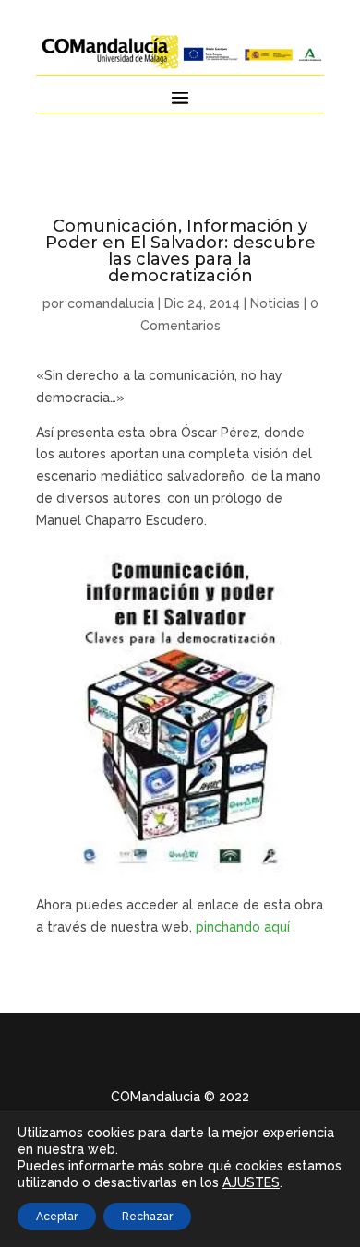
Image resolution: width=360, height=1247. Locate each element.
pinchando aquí (245, 927)
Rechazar (147, 1216)
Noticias (275, 303)
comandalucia (110, 303)
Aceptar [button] (57, 1216)
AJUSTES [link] (251, 1182)
